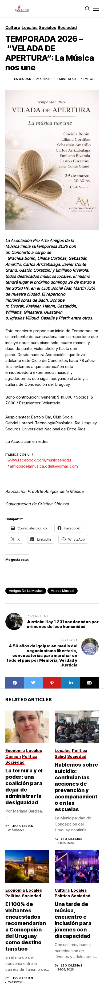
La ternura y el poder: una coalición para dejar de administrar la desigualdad (23, 786)
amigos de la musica (26, 591)
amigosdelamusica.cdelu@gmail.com (44, 466)
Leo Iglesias (22, 826)
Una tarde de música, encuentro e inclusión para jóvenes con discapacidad (73, 920)
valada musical (62, 591)
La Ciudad (22, 79)
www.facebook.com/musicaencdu (39, 460)
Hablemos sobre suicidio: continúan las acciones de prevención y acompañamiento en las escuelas (76, 787)
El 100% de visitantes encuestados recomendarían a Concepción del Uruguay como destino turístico (25, 926)
